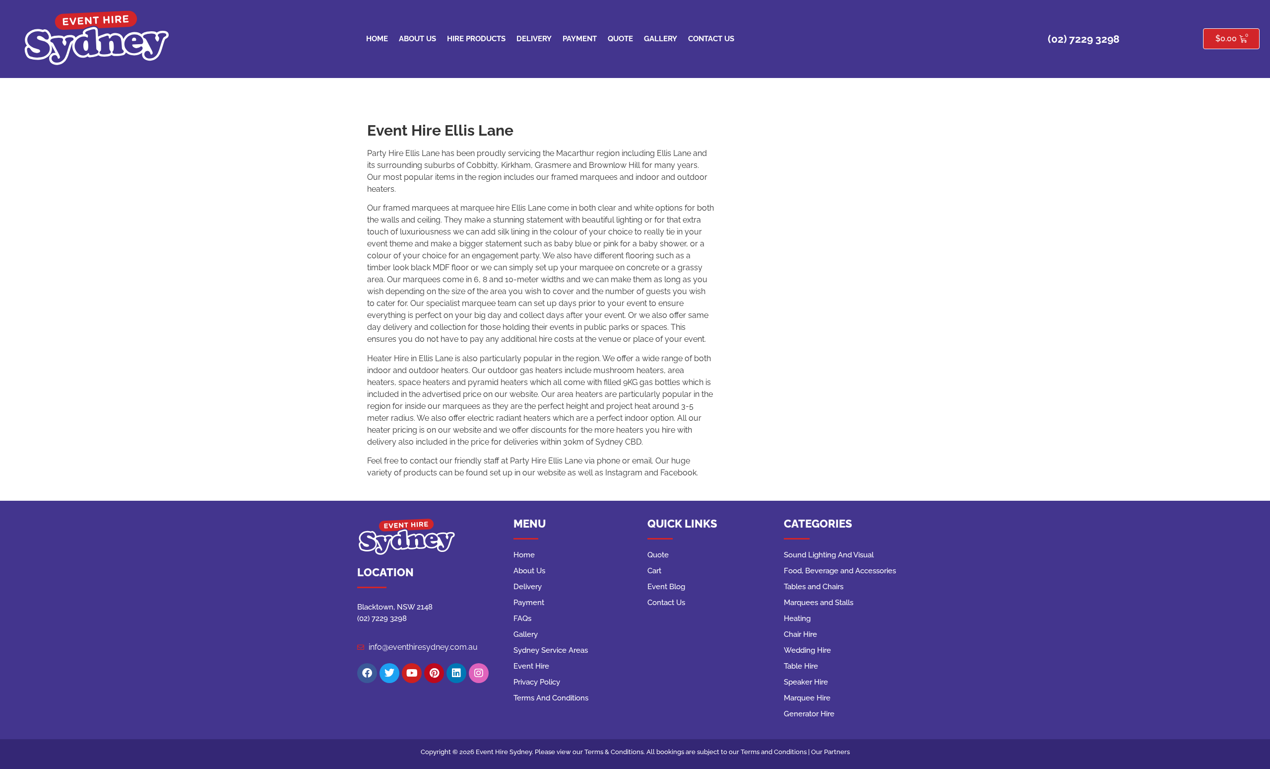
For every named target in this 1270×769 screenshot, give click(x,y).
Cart (654, 570)
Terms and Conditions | (776, 752)
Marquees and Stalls (818, 602)
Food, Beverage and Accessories (840, 570)
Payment (580, 38)
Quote (620, 38)
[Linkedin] (456, 673)
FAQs (522, 618)
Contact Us (711, 38)
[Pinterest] (434, 673)
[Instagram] (479, 673)
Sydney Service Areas (550, 650)
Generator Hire (809, 713)
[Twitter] (389, 673)
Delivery (534, 38)
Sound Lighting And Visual (829, 554)
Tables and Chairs (813, 586)
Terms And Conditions (550, 697)
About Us (417, 38)
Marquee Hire (807, 697)
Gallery (660, 38)
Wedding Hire (807, 650)
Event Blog (666, 586)
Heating (797, 618)
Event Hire (531, 666)
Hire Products (476, 38)
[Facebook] (367, 673)
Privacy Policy (536, 682)
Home (377, 38)
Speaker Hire (806, 682)
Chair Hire (800, 634)
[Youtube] (412, 673)
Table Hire (801, 666)
